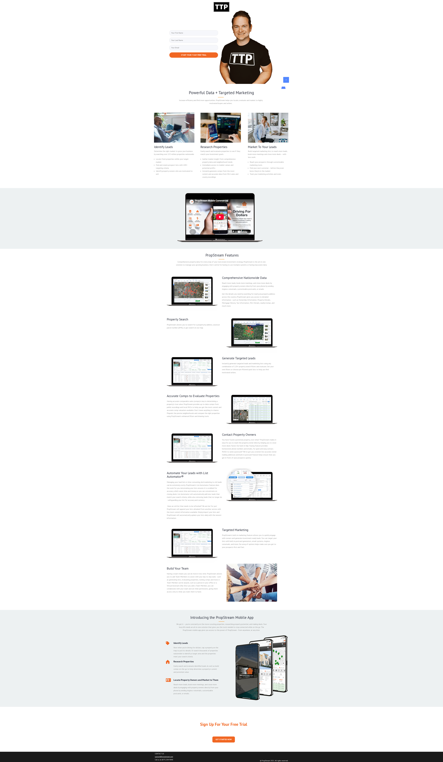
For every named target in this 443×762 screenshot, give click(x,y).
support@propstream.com (164, 757)
